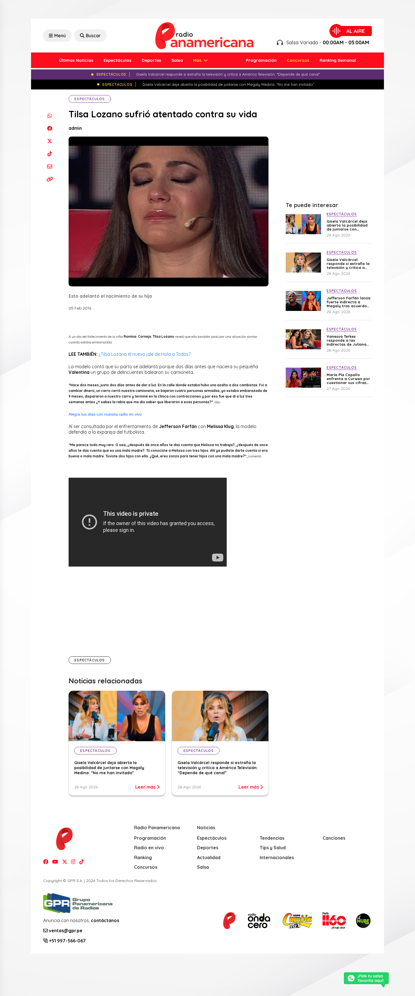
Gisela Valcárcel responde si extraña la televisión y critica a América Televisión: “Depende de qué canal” (218, 767)
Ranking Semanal (338, 60)
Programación (261, 60)
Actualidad (208, 857)
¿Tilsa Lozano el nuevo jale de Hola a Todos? (145, 354)
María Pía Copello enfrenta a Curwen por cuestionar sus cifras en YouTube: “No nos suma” (348, 379)
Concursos (298, 60)
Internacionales (277, 857)
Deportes (151, 60)
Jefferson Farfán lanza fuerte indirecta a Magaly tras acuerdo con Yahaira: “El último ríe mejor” (348, 302)
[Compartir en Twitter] (49, 141)
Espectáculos (118, 60)
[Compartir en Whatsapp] (49, 115)
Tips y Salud (273, 847)
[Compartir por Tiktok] (49, 153)
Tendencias (272, 838)
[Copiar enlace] (49, 179)
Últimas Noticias (76, 60)
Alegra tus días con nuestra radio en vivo (105, 414)
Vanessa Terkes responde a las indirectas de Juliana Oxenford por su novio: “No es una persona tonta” (348, 340)
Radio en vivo (149, 847)
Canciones (334, 838)
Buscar (93, 35)
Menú (60, 35)
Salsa (177, 60)
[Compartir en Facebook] (49, 128)
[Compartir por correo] (49, 166)
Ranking (143, 857)
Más (198, 60)
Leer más (146, 787)
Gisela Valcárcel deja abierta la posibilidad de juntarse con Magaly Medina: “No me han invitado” (109, 767)
